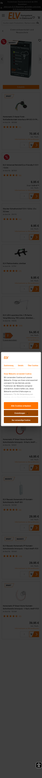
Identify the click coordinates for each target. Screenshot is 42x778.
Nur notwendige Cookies (21, 420)
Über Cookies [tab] (33, 365)
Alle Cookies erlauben (21, 405)
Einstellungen (19, 413)
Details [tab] (20, 365)
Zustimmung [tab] (8, 365)
